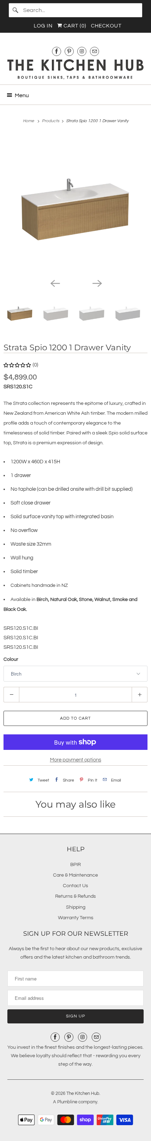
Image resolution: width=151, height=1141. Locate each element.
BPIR (75, 864)
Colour (11, 659)
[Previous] (54, 282)
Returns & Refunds (75, 896)
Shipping (75, 907)
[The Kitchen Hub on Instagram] (81, 51)
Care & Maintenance (75, 875)
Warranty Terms (75, 917)
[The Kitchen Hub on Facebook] (56, 51)
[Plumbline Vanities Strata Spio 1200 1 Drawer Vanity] (75, 204)
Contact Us (75, 885)
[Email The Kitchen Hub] (94, 51)
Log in (43, 26)
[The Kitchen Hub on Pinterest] (69, 51)
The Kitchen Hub (82, 1093)
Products (51, 121)
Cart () (74, 26)
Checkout (106, 26)
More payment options (75, 760)
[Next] (96, 282)
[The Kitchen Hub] (75, 69)
